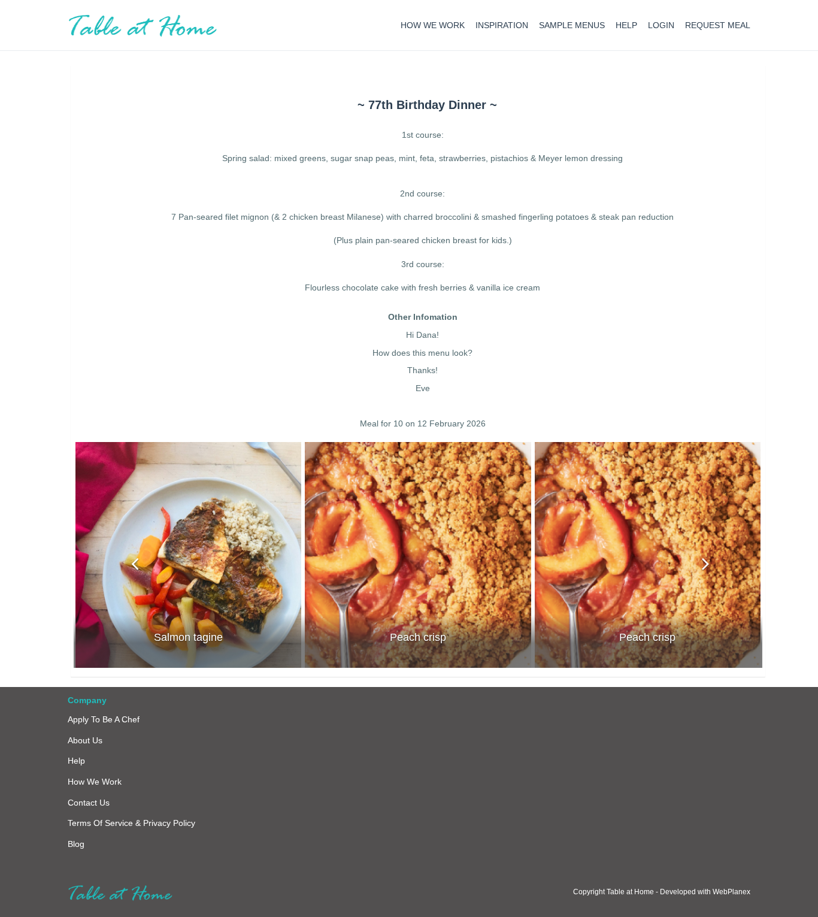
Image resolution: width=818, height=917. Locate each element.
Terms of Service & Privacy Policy (131, 823)
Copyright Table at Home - (616, 892)
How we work (95, 781)
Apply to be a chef (104, 719)
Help (76, 760)
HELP (626, 25)
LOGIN (661, 25)
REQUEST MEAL (717, 25)
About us (85, 740)
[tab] (427, 104)
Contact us (89, 802)
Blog (76, 844)
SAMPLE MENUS (572, 25)
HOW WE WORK (433, 25)
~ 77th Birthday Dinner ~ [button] (427, 104)
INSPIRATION (501, 25)
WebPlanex (731, 892)
